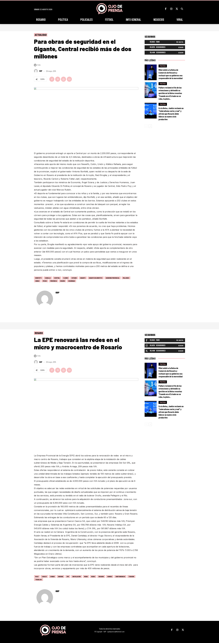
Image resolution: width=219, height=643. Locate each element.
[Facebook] (165, 9)
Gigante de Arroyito (95, 278)
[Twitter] (177, 9)
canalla (48, 278)
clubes (65, 278)
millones (126, 278)
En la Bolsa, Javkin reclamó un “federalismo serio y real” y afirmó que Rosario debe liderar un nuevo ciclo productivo (171, 114)
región (62, 281)
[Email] (69, 79)
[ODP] (36, 71)
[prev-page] (146, 126)
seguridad (71, 281)
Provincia (53, 281)
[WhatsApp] (63, 79)
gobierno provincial (112, 278)
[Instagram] (171, 9)
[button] (182, 9)
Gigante (82, 278)
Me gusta (179, 42)
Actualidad (41, 34)
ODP (40, 71)
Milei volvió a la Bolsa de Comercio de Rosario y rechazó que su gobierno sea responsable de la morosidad (170, 74)
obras (37, 281)
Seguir (180, 47)
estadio (74, 278)
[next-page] (150, 126)
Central (57, 278)
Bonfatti (38, 278)
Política (163, 66)
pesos (45, 281)
